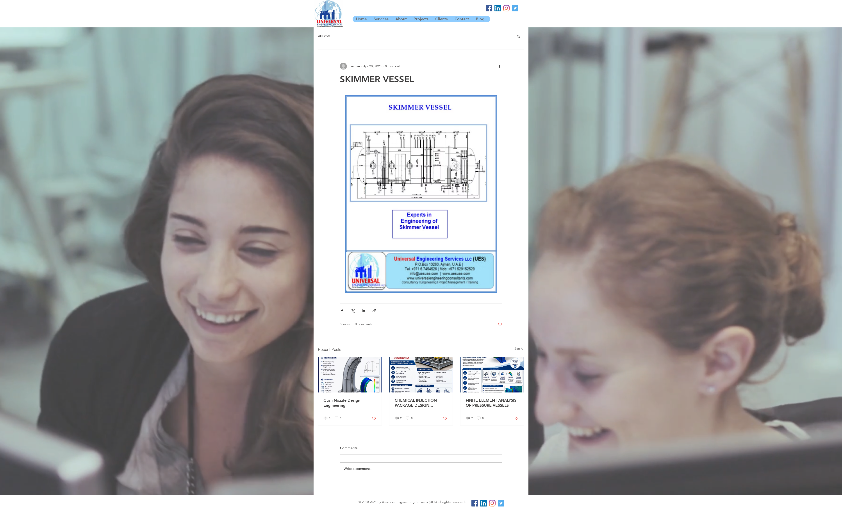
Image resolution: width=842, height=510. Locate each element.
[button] (518, 36)
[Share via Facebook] (342, 310)
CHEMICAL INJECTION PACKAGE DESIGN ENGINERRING (416, 403)
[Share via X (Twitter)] (353, 310)
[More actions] (499, 66)
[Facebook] (489, 8)
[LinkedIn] (497, 8)
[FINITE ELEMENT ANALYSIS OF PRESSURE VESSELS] (492, 374)
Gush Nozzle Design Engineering (341, 403)
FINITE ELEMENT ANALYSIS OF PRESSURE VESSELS (491, 403)
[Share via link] (374, 310)
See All (519, 349)
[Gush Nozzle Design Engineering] (350, 374)
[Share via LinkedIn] (363, 310)
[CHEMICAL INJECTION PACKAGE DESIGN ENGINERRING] (421, 374)
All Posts (324, 36)
